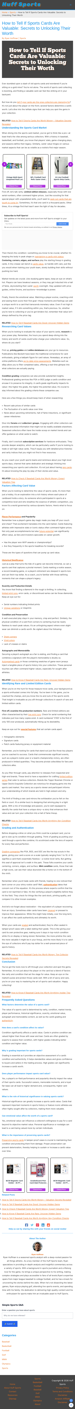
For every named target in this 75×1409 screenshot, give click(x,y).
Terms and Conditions (62, 1391)
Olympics (6, 1364)
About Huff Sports (12, 1388)
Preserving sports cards (13, 1140)
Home (4, 12)
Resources (12, 1395)
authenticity (7, 1020)
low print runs (34, 714)
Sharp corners (10, 637)
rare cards (66, 467)
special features (28, 729)
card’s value (38, 264)
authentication (50, 884)
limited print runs (9, 593)
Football (5, 1350)
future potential (46, 531)
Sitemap (12, 1399)
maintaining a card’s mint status (49, 256)
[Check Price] (14, 186)
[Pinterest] (37, 1225)
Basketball (6, 1346)
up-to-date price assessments (37, 361)
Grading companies (11, 851)
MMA (4, 1359)
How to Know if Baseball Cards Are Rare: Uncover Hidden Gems (40, 680)
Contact (12, 1391)
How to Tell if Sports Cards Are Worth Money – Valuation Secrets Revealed (36, 1200)
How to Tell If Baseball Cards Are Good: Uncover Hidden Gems (40, 323)
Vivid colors (9, 640)
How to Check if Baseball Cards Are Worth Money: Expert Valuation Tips (35, 1209)
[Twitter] (32, 1225)
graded (25, 925)
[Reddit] (48, 1225)
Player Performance (11, 517)
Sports (13, 12)
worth (36, 286)
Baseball (6, 1342)
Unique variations (12, 608)
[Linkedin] (43, 1225)
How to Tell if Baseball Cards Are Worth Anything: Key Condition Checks (35, 1218)
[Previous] (4, 164)
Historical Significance (12, 560)
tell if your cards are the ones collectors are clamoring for (43, 102)
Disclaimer (62, 1395)
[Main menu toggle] (70, 4)
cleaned (51, 910)
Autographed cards (11, 661)
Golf (4, 1355)
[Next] (70, 164)
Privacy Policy (62, 1388)
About (37, 1404)
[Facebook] (26, 1225)
